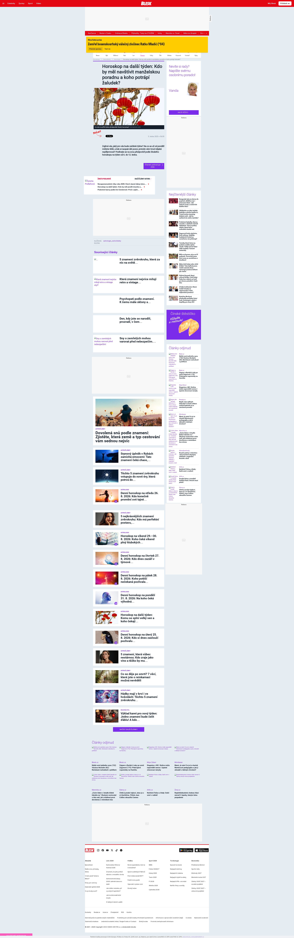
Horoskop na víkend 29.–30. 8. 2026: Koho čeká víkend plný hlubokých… (139, 539)
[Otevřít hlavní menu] (3, 3)
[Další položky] (206, 33)
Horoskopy (96, 59)
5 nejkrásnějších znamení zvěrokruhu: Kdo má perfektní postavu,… (140, 519)
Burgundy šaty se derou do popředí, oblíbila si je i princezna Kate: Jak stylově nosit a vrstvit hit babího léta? (188, 202)
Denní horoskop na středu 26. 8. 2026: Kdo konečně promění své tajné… (139, 496)
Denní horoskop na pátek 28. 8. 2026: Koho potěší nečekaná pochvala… (139, 578)
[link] (98, 850)
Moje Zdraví (182, 385)
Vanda (173, 91)
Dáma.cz (182, 487)
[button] (186, 850)
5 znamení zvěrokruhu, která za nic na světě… (140, 261)
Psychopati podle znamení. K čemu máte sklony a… (137, 300)
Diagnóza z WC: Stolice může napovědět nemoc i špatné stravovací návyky (188, 389)
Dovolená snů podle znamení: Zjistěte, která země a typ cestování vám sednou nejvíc (127, 437)
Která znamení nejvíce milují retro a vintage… (138, 280)
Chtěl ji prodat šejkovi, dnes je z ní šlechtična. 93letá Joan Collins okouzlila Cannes (187, 492)
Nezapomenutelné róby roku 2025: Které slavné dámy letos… (122, 184)
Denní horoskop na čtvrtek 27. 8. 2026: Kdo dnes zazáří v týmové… (140, 559)
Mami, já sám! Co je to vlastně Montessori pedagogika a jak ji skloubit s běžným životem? (187, 420)
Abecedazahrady (184, 450)
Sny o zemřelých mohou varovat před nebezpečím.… (138, 340)
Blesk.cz (181, 354)
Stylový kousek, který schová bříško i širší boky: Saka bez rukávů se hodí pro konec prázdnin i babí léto (188, 279)
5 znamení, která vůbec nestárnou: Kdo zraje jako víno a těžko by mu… (137, 657)
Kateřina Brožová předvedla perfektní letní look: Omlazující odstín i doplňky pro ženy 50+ (188, 299)
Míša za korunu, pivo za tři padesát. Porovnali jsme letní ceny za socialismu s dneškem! (188, 257)
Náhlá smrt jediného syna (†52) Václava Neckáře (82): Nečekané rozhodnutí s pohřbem (189, 359)
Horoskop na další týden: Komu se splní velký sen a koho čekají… (137, 618)
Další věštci (183, 112)
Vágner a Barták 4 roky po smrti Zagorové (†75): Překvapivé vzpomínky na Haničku (188, 375)
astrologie (107, 241)
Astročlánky (107, 59)
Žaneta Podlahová (104, 178)
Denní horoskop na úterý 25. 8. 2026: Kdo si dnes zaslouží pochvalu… (139, 638)
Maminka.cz (183, 430)
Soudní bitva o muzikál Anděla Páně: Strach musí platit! (188, 480)
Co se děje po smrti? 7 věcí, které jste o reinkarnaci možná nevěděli (138, 677)
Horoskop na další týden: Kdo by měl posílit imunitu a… (120, 187)
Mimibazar (182, 414)
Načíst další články (129, 729)
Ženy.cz (177, 790)
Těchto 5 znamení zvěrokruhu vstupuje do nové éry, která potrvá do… (140, 476)
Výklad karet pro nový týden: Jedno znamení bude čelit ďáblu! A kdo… (139, 717)
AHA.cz (181, 467)
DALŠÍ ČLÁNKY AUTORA (142, 178)
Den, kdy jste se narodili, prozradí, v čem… (135, 320)
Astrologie (117, 59)
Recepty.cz (182, 399)
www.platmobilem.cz (197, 937)
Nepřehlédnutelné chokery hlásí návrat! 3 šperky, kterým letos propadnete (187, 795)
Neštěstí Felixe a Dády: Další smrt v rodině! (187, 470)
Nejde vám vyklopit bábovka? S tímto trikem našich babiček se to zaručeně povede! (188, 404)
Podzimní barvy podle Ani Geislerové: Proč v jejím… (118, 190)
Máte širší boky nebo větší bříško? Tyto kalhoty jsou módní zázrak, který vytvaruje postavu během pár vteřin (188, 267)
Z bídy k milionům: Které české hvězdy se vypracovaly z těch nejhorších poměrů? (188, 289)
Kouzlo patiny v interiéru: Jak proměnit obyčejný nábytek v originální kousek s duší (188, 455)
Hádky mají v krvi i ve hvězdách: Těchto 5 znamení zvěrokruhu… (139, 697)
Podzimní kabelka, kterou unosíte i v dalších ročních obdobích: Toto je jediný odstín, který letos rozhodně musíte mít (188, 225)
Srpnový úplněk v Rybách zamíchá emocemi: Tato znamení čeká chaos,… (137, 457)
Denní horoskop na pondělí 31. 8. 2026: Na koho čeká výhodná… (138, 598)
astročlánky (116, 241)
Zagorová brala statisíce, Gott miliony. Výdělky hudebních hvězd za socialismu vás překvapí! (188, 236)
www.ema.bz (187, 937)
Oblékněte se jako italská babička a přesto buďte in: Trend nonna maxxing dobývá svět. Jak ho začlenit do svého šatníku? (188, 214)
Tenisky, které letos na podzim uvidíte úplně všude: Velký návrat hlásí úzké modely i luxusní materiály (188, 246)
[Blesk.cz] (146, 3)
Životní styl (125, 710)
